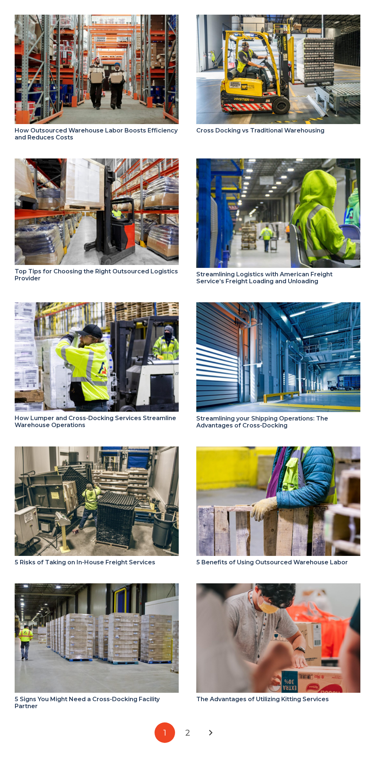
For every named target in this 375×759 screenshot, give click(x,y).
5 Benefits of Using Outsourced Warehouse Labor (272, 562)
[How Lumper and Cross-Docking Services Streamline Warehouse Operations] (97, 307)
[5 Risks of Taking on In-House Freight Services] (97, 451)
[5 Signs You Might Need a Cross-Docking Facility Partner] (97, 588)
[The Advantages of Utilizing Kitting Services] (278, 588)
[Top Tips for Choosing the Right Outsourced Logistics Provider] (97, 163)
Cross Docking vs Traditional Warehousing (260, 130)
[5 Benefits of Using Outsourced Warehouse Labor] (278, 451)
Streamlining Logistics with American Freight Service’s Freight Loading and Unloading (264, 278)
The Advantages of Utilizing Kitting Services (262, 699)
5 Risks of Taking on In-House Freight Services (85, 562)
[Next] (210, 732)
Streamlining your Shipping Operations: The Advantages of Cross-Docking (262, 422)
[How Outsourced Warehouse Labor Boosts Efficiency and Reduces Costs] (97, 19)
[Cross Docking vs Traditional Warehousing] (278, 19)
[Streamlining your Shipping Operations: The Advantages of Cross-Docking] (278, 307)
